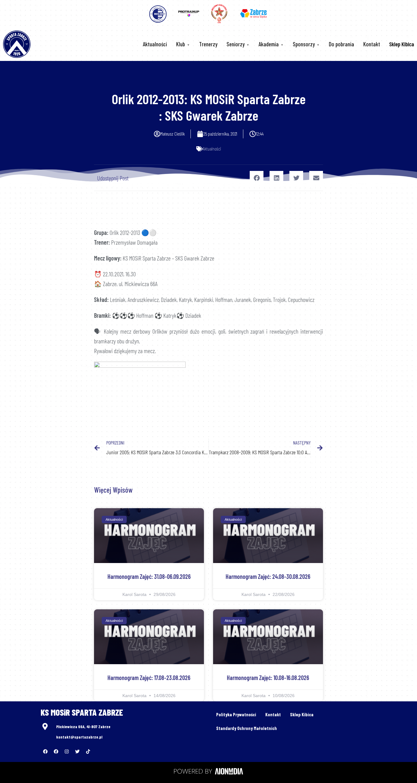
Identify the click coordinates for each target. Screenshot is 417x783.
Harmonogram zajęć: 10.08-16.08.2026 (268, 677)
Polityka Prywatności (236, 714)
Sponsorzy (304, 44)
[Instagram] (66, 751)
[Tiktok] (87, 751)
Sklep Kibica (302, 714)
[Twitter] (77, 751)
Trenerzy (208, 44)
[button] (256, 178)
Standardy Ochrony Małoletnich (246, 728)
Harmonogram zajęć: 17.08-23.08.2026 (148, 677)
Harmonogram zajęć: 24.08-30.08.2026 (268, 576)
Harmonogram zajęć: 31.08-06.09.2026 (149, 576)
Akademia (269, 44)
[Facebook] (45, 751)
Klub (180, 44)
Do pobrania (341, 44)
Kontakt (371, 44)
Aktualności (155, 44)
